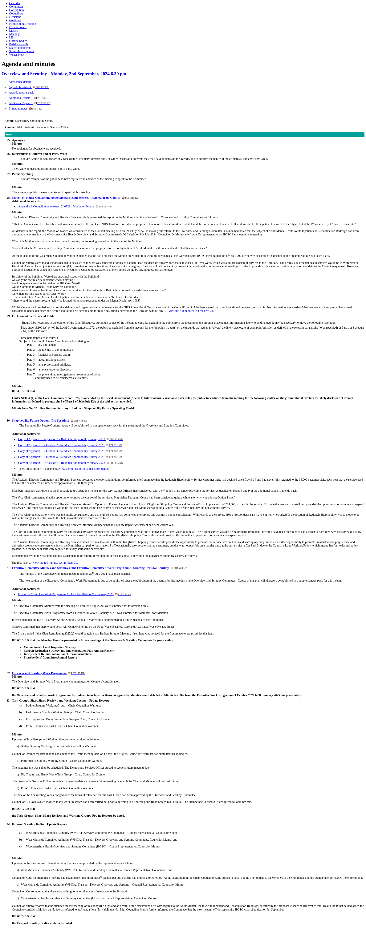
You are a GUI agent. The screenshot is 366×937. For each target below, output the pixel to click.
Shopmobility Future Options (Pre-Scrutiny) (49, 420)
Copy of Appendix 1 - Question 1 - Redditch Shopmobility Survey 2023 (70, 439)
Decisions (15, 16)
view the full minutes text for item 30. (55, 562)
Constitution (16, 10)
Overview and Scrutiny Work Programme (48, 673)
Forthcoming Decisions (23, 23)
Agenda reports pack (21, 92)
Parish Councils (18, 44)
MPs (12, 37)
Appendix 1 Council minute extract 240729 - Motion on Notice (65, 206)
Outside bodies (18, 40)
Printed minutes (26, 108)
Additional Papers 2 (29, 103)
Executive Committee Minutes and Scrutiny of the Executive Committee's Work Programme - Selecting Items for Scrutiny (99, 568)
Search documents (20, 47)
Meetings (14, 34)
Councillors (16, 13)
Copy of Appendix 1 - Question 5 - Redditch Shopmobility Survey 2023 (70, 462)
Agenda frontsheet (29, 87)
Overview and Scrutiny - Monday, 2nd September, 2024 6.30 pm (64, 73)
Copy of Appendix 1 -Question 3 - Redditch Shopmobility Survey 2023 (70, 451)
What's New (16, 54)
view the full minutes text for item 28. (191, 310)
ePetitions (15, 20)
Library (13, 30)
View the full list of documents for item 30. (84, 468)
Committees (16, 6)
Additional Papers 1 (28, 97)
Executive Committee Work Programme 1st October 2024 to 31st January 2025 (74, 594)
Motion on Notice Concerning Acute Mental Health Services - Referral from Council (75, 197)
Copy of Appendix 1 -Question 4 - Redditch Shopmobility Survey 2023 (70, 456)
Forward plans (17, 27)
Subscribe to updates (21, 51)
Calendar (14, 3)
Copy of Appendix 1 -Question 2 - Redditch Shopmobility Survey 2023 (70, 445)
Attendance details (20, 81)
